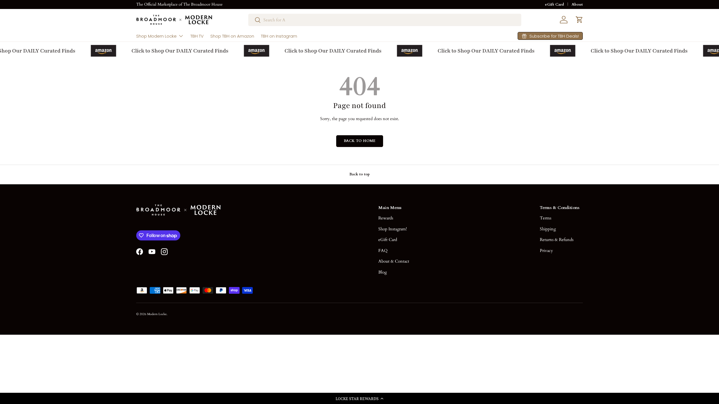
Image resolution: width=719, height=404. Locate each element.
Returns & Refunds (557, 239)
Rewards (385, 218)
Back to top (359, 174)
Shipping (548, 229)
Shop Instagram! (392, 229)
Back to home (360, 140)
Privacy (546, 250)
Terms (545, 218)
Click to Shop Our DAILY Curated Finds (177, 50)
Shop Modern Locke (156, 36)
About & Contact (393, 261)
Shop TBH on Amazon (232, 36)
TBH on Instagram (279, 36)
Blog (382, 272)
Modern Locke (157, 314)
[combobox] (384, 20)
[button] (359, 398)
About (577, 4)
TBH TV (197, 36)
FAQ (383, 250)
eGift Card (554, 4)
